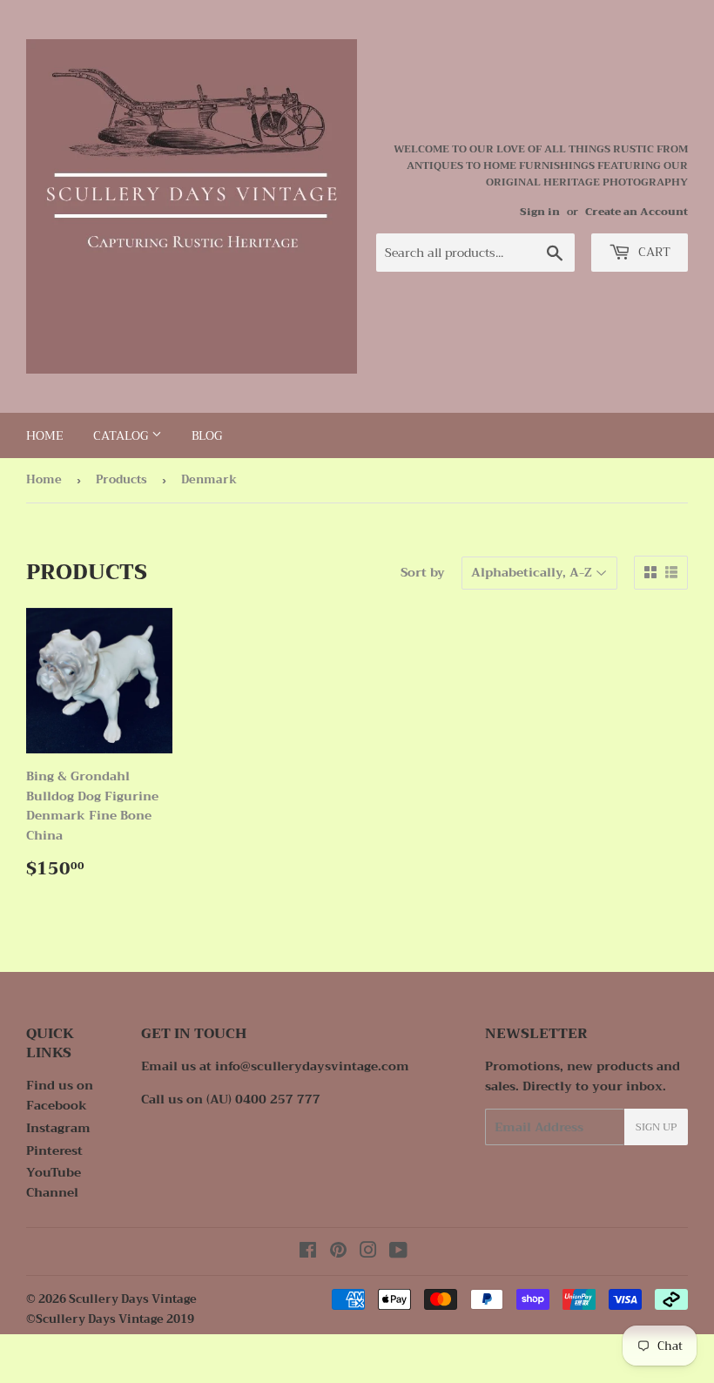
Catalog (122, 435)
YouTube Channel (53, 1182)
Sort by (423, 572)
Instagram (58, 1127)
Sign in (540, 211)
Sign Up (656, 1127)
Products (121, 479)
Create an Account (636, 211)
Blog (207, 435)
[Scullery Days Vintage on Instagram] (368, 1252)
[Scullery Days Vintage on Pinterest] (338, 1252)
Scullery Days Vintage (133, 1299)
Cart (652, 251)
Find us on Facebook (59, 1095)
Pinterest (54, 1150)
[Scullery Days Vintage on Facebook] (308, 1252)
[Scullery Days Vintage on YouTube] (398, 1252)
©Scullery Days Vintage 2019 (110, 1319)
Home (45, 435)
